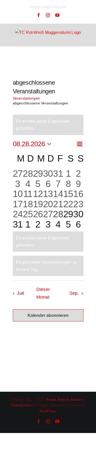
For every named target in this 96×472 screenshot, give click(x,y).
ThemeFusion (20, 405)
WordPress (47, 411)
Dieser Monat (43, 293)
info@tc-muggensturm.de (48, 7)
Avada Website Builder (63, 399)
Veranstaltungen (26, 98)
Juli (20, 293)
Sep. (74, 293)
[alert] (48, 125)
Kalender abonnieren (48, 315)
